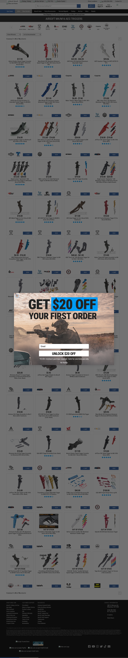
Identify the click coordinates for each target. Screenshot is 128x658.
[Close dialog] (17, 296)
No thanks (64, 363)
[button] (64, 355)
